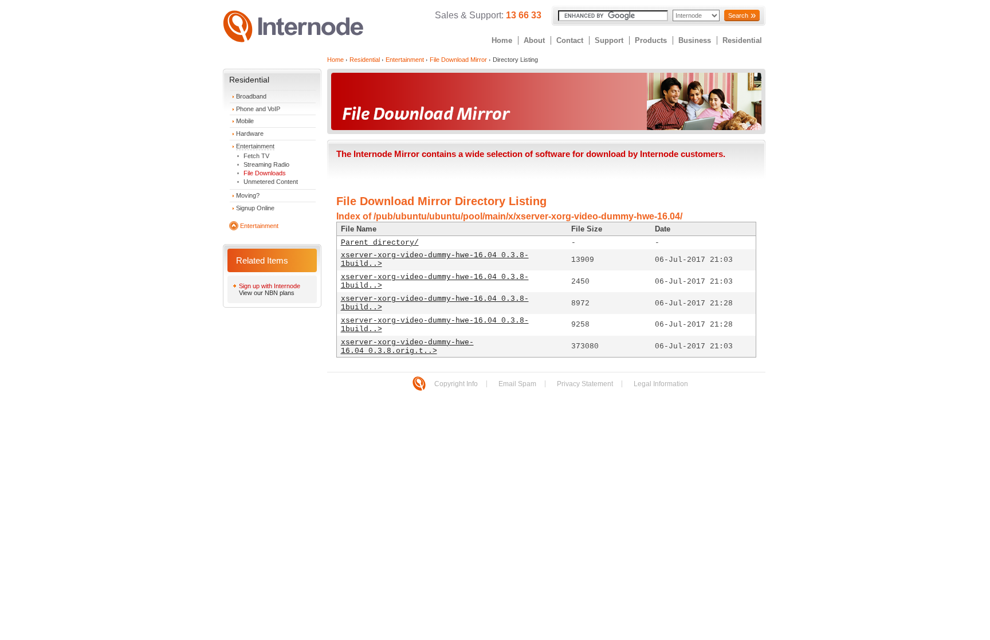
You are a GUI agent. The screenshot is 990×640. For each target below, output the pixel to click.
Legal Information (661, 383)
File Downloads (264, 173)
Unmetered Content (270, 181)
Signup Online (255, 208)
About (534, 40)
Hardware (250, 133)
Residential (742, 40)
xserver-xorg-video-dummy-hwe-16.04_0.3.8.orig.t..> (407, 346)
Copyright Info (456, 383)
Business (694, 40)
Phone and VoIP (258, 108)
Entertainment (255, 146)
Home (502, 40)
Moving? (248, 195)
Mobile (245, 120)
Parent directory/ (380, 242)
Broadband (251, 96)
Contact (569, 40)
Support (609, 40)
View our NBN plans (266, 292)
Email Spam (517, 383)
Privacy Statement (585, 383)
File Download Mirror (458, 59)
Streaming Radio (266, 164)
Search (738, 15)
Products (651, 40)
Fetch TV (256, 155)
